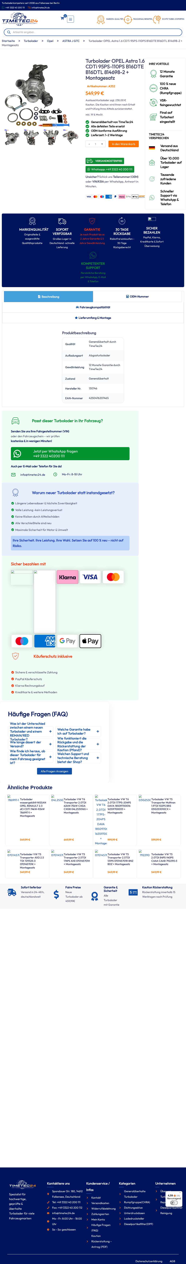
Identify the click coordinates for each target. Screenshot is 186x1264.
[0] (62, 19)
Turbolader (31, 41)
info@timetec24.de (41, 7)
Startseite (8, 41)
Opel (50, 41)
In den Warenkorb (123, 144)
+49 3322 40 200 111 (15, 7)
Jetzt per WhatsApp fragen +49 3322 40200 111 (55, 453)
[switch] (174, 1203)
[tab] (48, 296)
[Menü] (180, 1193)
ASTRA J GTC (71, 41)
